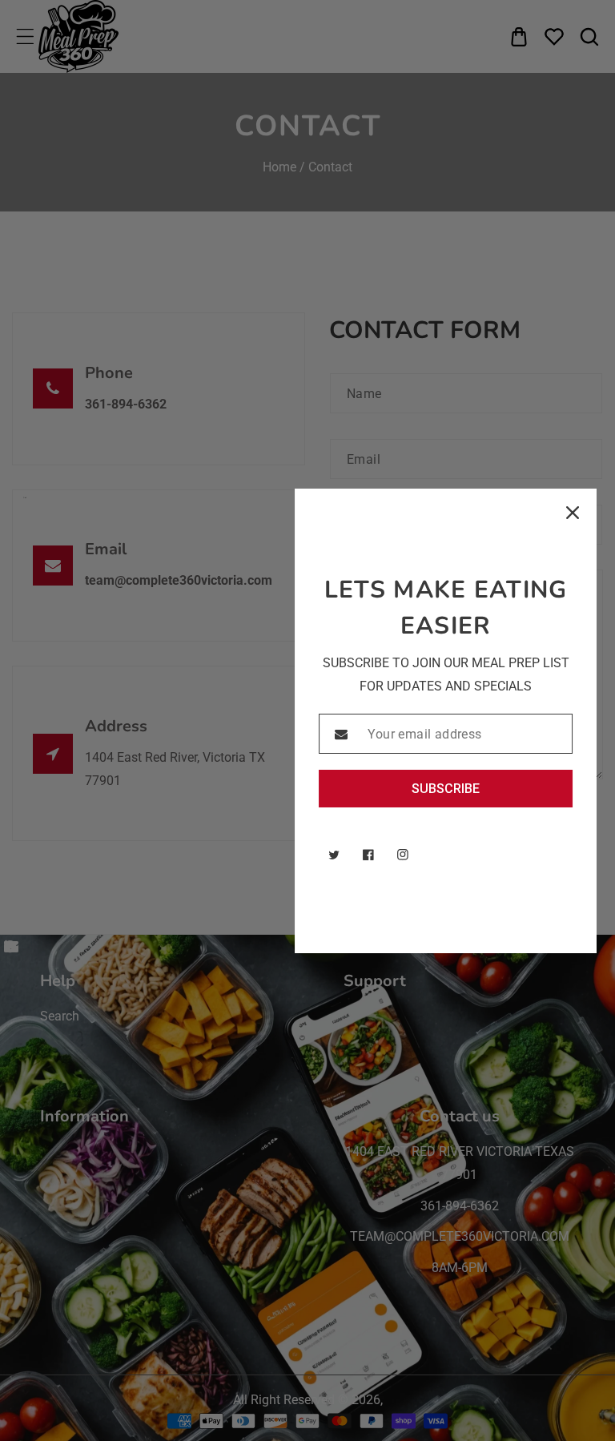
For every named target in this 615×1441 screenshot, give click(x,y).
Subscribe (446, 788)
